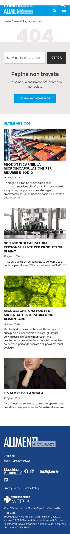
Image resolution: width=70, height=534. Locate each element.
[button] (54, 10)
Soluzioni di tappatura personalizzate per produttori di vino (33, 247)
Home (7, 21)
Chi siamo (9, 455)
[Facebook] (26, 471)
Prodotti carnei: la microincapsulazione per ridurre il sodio (28, 168)
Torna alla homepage (35, 98)
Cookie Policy (31, 488)
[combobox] (25, 58)
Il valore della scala (23, 393)
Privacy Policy (12, 488)
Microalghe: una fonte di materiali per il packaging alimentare (29, 314)
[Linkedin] (32, 471)
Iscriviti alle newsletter (17, 460)
